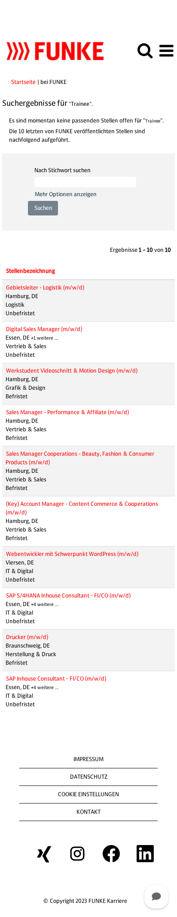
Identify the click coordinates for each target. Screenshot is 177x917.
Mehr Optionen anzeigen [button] (66, 194)
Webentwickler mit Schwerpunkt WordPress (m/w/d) (72, 554)
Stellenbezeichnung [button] (30, 271)
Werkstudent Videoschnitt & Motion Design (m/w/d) (71, 370)
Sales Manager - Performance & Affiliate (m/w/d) (67, 412)
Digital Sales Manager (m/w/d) (44, 329)
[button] (166, 51)
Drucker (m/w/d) (27, 637)
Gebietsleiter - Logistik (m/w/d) (45, 287)
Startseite (23, 82)
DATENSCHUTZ (88, 776)
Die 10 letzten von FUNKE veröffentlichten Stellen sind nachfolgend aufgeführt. (77, 135)
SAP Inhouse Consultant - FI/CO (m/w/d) (56, 678)
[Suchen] (145, 50)
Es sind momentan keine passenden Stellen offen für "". (86, 120)
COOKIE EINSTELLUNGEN (88, 794)
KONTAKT (88, 811)
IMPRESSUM (88, 759)
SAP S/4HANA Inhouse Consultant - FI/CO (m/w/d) (68, 595)
